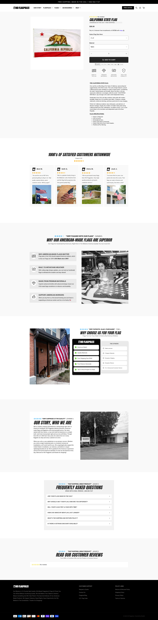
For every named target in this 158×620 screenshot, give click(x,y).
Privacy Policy (119, 595)
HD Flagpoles (130, 616)
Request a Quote (84, 589)
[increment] (126, 53)
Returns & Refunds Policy (122, 589)
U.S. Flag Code (83, 598)
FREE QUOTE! (128, 8)
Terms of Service (120, 598)
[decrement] (91, 53)
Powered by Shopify (140, 616)
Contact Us (82, 592)
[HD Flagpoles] (21, 7)
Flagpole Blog (83, 595)
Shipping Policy (119, 592)
